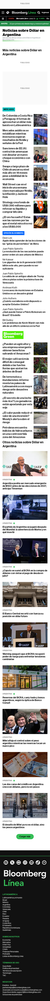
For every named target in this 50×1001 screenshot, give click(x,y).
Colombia (6, 907)
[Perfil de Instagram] (25, 862)
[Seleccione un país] (8, 12)
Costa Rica (7, 923)
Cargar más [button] (24, 836)
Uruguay (6, 921)
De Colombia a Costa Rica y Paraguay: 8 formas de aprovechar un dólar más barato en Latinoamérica (18, 120)
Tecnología (7, 973)
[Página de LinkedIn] (31, 862)
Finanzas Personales (11, 952)
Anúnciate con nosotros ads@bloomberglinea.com (22, 990)
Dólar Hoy (7, 945)
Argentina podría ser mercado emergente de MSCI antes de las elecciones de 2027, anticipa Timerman (25, 486)
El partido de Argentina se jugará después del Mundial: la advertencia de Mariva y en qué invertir (25, 529)
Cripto (5, 949)
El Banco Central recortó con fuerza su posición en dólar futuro (23, 615)
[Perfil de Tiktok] (38, 862)
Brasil (5, 900)
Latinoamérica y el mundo (12, 898)
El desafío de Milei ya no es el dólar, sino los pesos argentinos (23, 826)
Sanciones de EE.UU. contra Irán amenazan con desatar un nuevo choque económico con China (16, 155)
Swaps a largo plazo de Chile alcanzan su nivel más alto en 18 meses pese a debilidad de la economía (16, 173)
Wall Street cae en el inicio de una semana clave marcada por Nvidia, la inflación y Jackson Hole (17, 191)
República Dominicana (11, 928)
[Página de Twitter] (12, 862)
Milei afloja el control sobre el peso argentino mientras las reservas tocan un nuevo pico (24, 743)
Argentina (6, 905)
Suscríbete (7, 966)
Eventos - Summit (9, 985)
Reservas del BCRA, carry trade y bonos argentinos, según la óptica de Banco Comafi (24, 700)
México (5, 902)
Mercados (7, 942)
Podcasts (6, 954)
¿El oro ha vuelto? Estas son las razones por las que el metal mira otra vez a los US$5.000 (17, 222)
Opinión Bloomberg (13, 233)
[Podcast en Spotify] (44, 862)
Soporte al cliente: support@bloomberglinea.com (22, 992)
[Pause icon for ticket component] (3, 18)
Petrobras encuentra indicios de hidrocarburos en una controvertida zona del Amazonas (17, 432)
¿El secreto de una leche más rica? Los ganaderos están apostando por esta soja (17, 402)
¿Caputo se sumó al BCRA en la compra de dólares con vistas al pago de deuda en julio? (25, 573)
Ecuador (6, 916)
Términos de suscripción (12, 971)
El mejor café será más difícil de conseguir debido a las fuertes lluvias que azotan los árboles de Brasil (16, 365)
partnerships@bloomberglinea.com (16, 987)
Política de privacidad (11, 968)
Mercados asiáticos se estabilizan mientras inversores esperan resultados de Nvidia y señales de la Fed (16, 137)
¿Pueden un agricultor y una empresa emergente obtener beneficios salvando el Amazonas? (17, 348)
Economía (7, 940)
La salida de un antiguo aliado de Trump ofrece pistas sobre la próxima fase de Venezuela (23, 279)
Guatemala (7, 930)
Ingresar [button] (45, 12)
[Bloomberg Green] (25, 335)
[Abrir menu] (3, 12)
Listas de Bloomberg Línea (13, 956)
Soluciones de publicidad (12, 994)
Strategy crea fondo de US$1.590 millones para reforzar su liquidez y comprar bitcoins (17, 207)
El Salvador (7, 925)
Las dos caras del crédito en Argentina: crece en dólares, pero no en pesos (23, 785)
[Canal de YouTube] (19, 862)
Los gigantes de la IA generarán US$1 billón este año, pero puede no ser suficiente (22, 265)
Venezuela (7, 909)
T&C (4, 975)
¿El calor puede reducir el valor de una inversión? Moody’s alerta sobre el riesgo (17, 417)
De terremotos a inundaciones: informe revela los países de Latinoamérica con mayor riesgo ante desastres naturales (17, 384)
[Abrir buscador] (39, 12)
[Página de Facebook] (6, 862)
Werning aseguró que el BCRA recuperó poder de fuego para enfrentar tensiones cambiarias (24, 656)
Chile (5, 911)
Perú (4, 914)
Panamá (6, 918)
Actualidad (7, 947)
